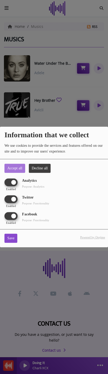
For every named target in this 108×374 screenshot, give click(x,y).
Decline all (40, 168)
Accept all (14, 168)
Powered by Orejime (92, 237)
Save (10, 238)
